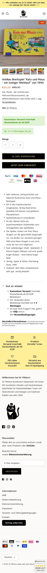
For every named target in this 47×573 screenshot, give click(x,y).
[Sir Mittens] (23, 13)
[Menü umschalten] (3, 13)
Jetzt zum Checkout (23, 165)
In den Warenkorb (23, 156)
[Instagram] (8, 426)
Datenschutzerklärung (12, 504)
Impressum (7, 508)
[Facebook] (3, 426)
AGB (4, 495)
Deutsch (8, 557)
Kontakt (6, 517)
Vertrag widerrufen (14, 523)
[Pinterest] (13, 426)
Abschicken (11, 471)
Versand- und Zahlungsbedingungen (19, 513)
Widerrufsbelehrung (11, 499)
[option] (23, 43)
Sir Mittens (12, 108)
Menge (5, 139)
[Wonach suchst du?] (8, 13)
